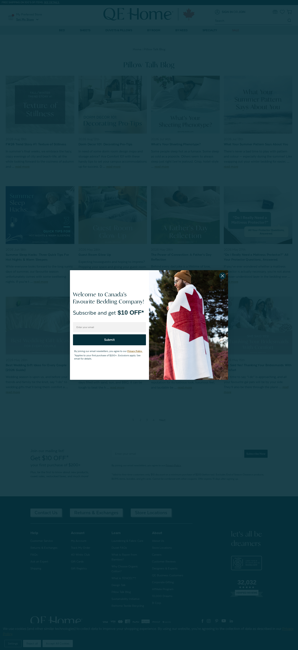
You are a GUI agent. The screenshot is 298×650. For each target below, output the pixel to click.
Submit (109, 340)
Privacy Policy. (135, 351)
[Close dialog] (222, 275)
